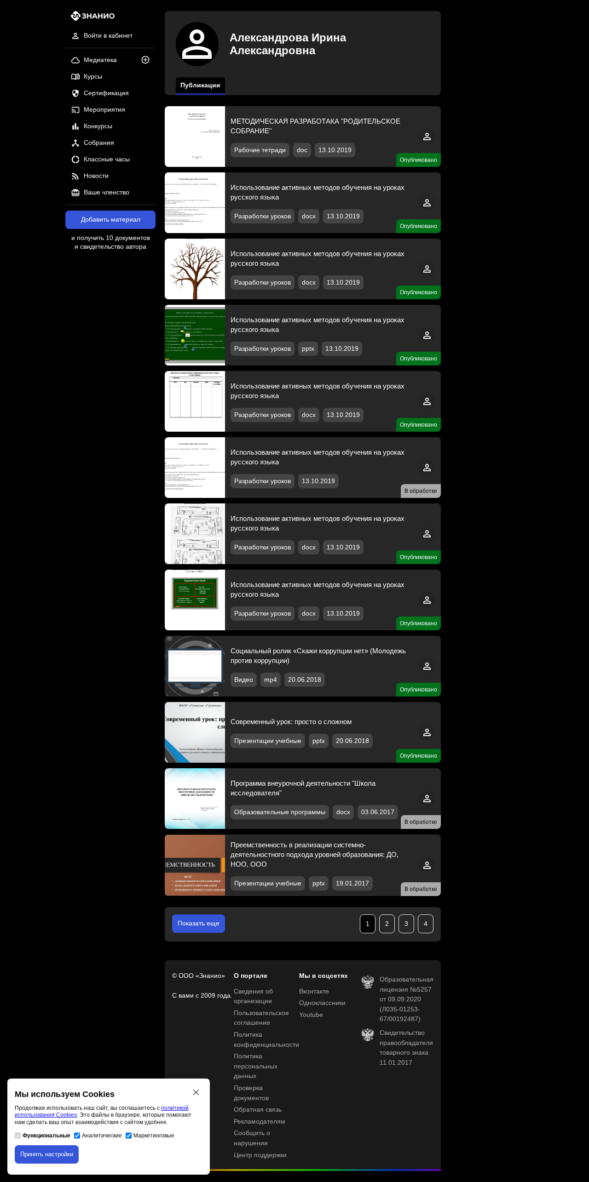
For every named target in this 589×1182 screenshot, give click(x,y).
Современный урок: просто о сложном (291, 721)
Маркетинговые (153, 1135)
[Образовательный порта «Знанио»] (90, 18)
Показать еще (198, 923)
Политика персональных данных (255, 1066)
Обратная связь (258, 1109)
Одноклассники (322, 1002)
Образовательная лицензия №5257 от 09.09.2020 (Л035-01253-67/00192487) (406, 999)
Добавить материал (110, 219)
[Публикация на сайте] (148, 60)
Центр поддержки (260, 1155)
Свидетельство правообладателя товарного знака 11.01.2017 (406, 1047)
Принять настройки (46, 1154)
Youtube (311, 1014)
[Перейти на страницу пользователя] (427, 142)
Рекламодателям (259, 1121)
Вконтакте (314, 991)
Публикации (200, 85)
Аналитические (102, 1135)
